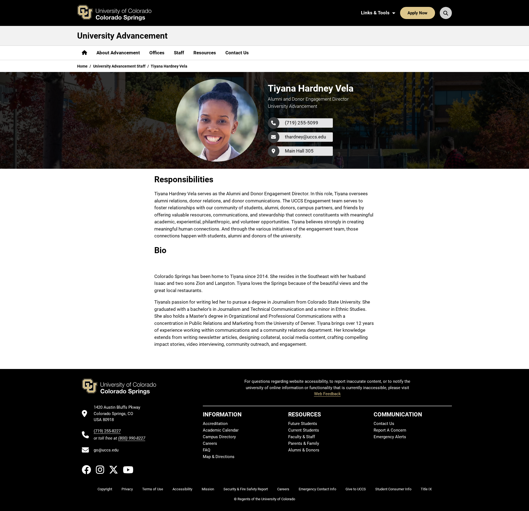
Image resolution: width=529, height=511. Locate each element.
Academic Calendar (221, 430)
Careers (210, 443)
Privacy (127, 489)
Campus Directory (219, 436)
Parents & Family (303, 443)
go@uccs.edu (106, 450)
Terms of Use (152, 489)
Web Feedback (327, 393)
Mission (208, 489)
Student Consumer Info (393, 489)
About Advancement (118, 52)
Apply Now (417, 12)
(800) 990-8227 (131, 438)
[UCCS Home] (118, 13)
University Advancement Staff (119, 66)
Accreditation (215, 423)
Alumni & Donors (303, 450)
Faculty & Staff (301, 436)
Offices (156, 52)
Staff (179, 52)
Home (82, 66)
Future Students (302, 423)
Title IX (426, 489)
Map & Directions (218, 456)
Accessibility (182, 489)
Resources (204, 52)
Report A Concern (390, 430)
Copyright (105, 489)
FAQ (206, 450)
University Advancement (122, 36)
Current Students (303, 430)
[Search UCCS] (446, 13)
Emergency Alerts (390, 436)
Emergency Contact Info (317, 489)
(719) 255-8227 (107, 431)
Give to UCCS (356, 489)
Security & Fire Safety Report (245, 489)
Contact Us (237, 52)
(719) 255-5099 (301, 122)
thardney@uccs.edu (305, 137)
